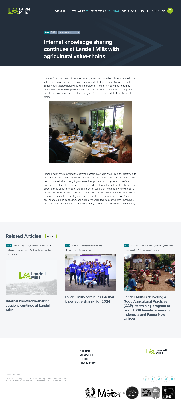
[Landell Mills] (20, 11)
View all (51, 236)
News (116, 10)
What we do (78, 10)
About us (60, 10)
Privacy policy (88, 362)
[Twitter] (153, 10)
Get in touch (129, 10)
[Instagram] (158, 10)
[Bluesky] (163, 10)
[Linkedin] (142, 10)
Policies (84, 358)
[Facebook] (147, 10)
